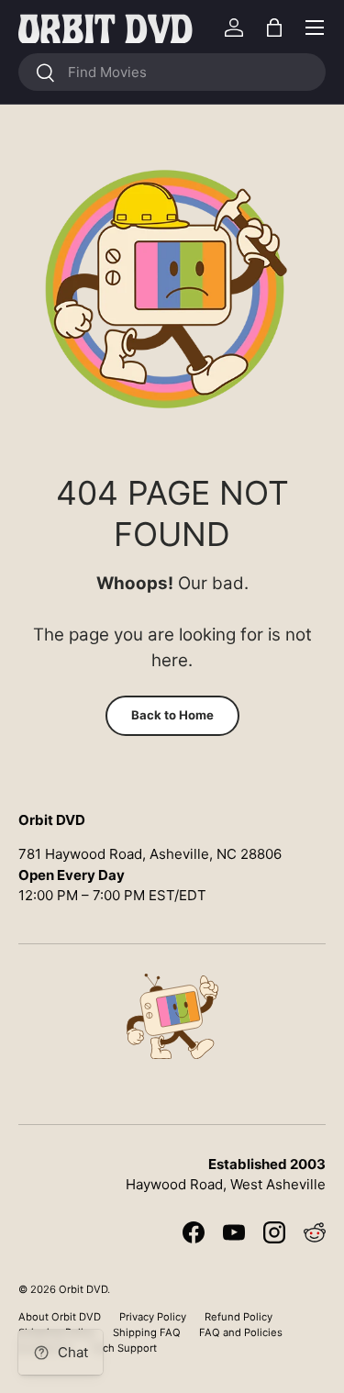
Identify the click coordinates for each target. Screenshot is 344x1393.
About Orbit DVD (59, 1316)
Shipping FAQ (147, 1332)
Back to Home (172, 715)
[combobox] (172, 72)
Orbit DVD (83, 1289)
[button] (274, 27)
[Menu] (314, 27)
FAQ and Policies (241, 1332)
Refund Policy (238, 1316)
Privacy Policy (152, 1316)
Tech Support (124, 1348)
